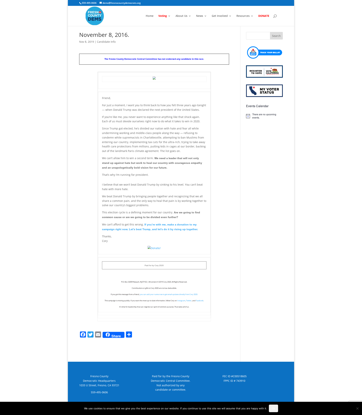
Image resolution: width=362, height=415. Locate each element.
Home (149, 16)
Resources (243, 16)
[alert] (264, 116)
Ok (273, 408)
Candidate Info (106, 41)
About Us (181, 16)
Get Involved (220, 16)
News (199, 16)
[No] (357, 408)
